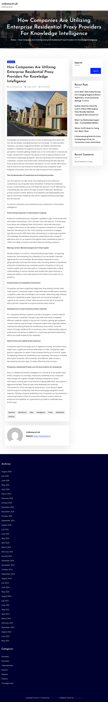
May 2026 (5, 485)
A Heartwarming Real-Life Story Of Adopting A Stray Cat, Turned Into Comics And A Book (88, 139)
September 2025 (8, 520)
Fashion (5, 670)
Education (5, 661)
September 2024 (8, 574)
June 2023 (5, 605)
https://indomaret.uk (42, 436)
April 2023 (5, 614)
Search (78, 62)
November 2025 (8, 511)
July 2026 (5, 476)
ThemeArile (78, 698)
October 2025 (7, 516)
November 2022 (8, 627)
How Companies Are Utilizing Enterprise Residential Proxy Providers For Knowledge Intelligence (58, 40)
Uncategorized (7, 683)
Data (31, 412)
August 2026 (6, 471)
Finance (5, 679)
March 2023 (6, 618)
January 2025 (7, 556)
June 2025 (5, 534)
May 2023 (5, 609)
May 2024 (5, 592)
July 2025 (5, 529)
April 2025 (5, 543)
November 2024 (8, 565)
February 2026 (7, 498)
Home (13, 40)
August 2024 (6, 578)
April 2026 (5, 489)
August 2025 (6, 525)
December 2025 (8, 507)
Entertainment (7, 665)
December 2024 (8, 560)
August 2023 (6, 596)
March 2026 (6, 494)
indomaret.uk (10, 4)
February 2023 (7, 623)
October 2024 (7, 569)
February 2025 (7, 552)
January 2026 (7, 503)
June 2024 (5, 587)
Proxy (50, 412)
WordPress (54, 698)
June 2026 (5, 480)
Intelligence (41, 412)
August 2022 (6, 632)
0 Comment (45, 87)
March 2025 (6, 547)
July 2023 (5, 601)
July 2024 (5, 583)
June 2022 (5, 636)
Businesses (22, 412)
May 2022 (5, 641)
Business (11, 62)
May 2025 (5, 538)
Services (11, 416)
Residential (60, 412)
